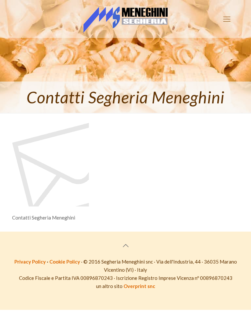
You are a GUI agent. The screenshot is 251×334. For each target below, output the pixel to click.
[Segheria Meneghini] (125, 19)
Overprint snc (139, 286)
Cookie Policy (64, 262)
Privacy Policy (30, 262)
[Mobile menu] (226, 18)
